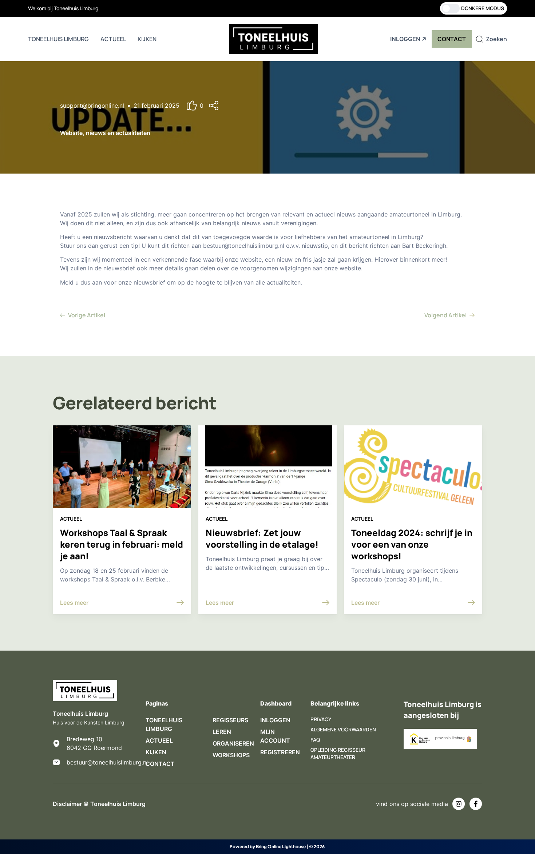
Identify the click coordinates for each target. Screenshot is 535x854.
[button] (222, 106)
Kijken (147, 39)
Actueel (113, 39)
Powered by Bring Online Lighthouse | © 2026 (277, 846)
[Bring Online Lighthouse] (218, 846)
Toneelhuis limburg (58, 39)
